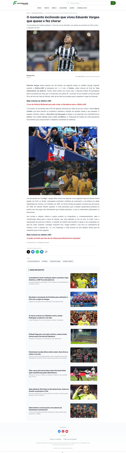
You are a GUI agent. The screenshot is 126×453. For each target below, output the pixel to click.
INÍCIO (40, 8)
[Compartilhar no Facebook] (33, 252)
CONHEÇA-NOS (82, 8)
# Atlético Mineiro (68, 261)
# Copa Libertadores (33, 261)
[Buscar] (113, 3)
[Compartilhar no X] (28, 252)
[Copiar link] (46, 252)
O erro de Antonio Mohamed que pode (41, 104)
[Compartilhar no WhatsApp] (37, 252)
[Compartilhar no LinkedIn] (41, 252)
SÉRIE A (54, 8)
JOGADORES (63, 8)
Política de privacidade (69, 439)
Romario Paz (30, 75)
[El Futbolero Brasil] (20, 3)
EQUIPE (72, 8)
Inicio (28, 13)
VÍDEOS (46, 8)
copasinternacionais (37, 13)
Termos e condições (55, 439)
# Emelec (44, 261)
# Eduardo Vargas (55, 261)
